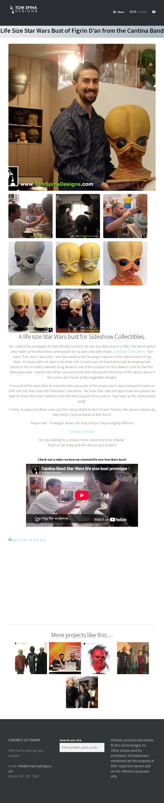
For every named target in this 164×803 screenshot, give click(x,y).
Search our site (70, 740)
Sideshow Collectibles (129, 351)
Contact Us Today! (82, 431)
